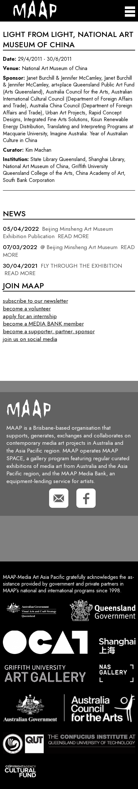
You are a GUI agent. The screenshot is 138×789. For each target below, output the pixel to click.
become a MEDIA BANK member (43, 323)
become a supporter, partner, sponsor (49, 331)
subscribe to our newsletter (35, 301)
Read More (73, 236)
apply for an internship (30, 316)
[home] (29, 18)
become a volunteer (27, 308)
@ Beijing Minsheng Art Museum (78, 247)
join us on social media (30, 339)
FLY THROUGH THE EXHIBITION (81, 266)
